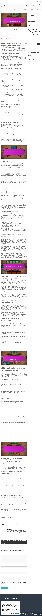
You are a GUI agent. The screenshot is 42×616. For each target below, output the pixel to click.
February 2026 (31, 59)
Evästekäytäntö (38, 614)
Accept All (16, 613)
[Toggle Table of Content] (11, 40)
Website (2, 576)
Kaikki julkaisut (31, 15)
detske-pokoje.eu (6, 1)
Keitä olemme (31, 18)
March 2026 (31, 58)
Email (2, 571)
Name (2, 565)
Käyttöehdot (22, 614)
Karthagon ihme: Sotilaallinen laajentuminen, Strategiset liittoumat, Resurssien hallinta (35, 24)
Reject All (10, 613)
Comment (3, 553)
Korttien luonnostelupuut (33, 51)
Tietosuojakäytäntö (27, 614)
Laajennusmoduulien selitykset (10, 9)
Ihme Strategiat (31, 49)
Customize (5, 613)
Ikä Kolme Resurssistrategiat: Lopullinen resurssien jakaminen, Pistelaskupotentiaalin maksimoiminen (35, 37)
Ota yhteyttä (31, 16)
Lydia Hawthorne (9, 27)
